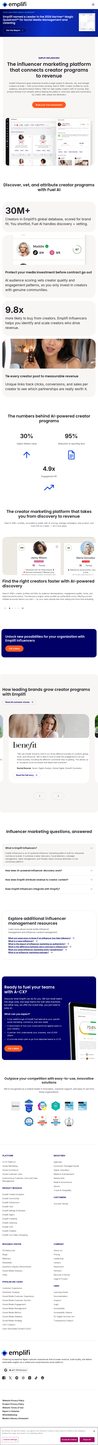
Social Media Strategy (12, 1320)
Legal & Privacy (61, 1279)
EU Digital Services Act (64, 1316)
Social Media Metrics (11, 1312)
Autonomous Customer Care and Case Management (20, 1179)
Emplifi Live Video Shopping (14, 1235)
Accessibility (59, 1308)
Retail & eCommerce (63, 1182)
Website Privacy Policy (13, 1400)
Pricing (57, 1254)
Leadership (59, 1258)
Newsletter (7, 1262)
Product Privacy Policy (13, 1404)
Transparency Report (63, 1320)
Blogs (4, 1254)
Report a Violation (10, 1411)
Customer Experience (12, 1288)
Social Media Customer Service (16, 1300)
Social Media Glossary (12, 1271)
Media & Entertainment (64, 1174)
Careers (57, 1262)
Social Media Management (14, 1308)
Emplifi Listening (9, 1223)
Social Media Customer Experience (18, 1296)
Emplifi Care (7, 1206)
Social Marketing (10, 1166)
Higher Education (61, 1170)
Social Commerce (10, 1170)
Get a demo (14, 648)
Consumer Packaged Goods (66, 1166)
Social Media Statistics (12, 1316)
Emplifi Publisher (10, 1219)
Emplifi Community (10, 1198)
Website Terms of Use (12, 1407)
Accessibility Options (63, 1312)
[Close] (94, 1431)
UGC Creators (8, 1324)
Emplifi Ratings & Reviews (13, 1210)
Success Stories (61, 1203)
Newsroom (59, 1266)
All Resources (8, 1250)
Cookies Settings (10, 1439)
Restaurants (59, 1178)
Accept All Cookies (69, 1439)
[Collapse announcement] (94, 11)
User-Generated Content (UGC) (16, 1329)
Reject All (87, 1439)
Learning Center (61, 1292)
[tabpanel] (49, 570)
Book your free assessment (49, 105)
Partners (58, 1271)
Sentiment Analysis (11, 1292)
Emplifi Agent (8, 1214)
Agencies (58, 1162)
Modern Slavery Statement (15, 1418)
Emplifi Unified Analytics (13, 1194)
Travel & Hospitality (62, 1190)
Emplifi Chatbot (9, 1231)
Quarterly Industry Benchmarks (16, 1266)
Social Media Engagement (14, 1304)
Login (56, 1304)
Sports (57, 1186)
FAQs (4, 1275)
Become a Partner (62, 1275)
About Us (58, 1250)
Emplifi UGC (7, 1227)
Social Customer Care (12, 1174)
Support (57, 1300)
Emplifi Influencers (10, 1202)
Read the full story (25, 775)
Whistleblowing (9, 1415)
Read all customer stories (17, 702)
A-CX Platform (9, 1162)
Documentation (61, 1296)
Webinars (6, 1258)
